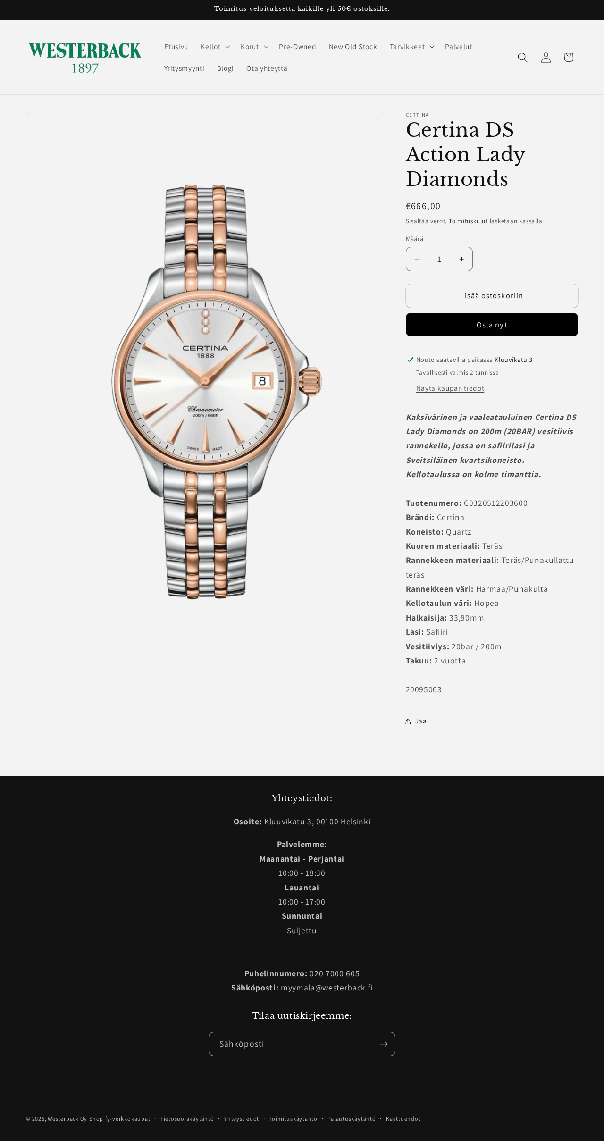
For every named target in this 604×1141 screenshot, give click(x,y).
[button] (214, 47)
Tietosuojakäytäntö (187, 1118)
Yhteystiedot (241, 1118)
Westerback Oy (67, 1118)
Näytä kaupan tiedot (450, 388)
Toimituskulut (468, 221)
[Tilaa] (383, 1044)
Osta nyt (492, 325)
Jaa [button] (421, 721)
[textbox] (492, 446)
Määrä (415, 238)
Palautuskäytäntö (351, 1118)
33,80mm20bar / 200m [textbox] (454, 639)
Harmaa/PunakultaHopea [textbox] (477, 596)
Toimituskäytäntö (293, 1118)
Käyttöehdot (403, 1118)
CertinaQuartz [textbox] (490, 538)
